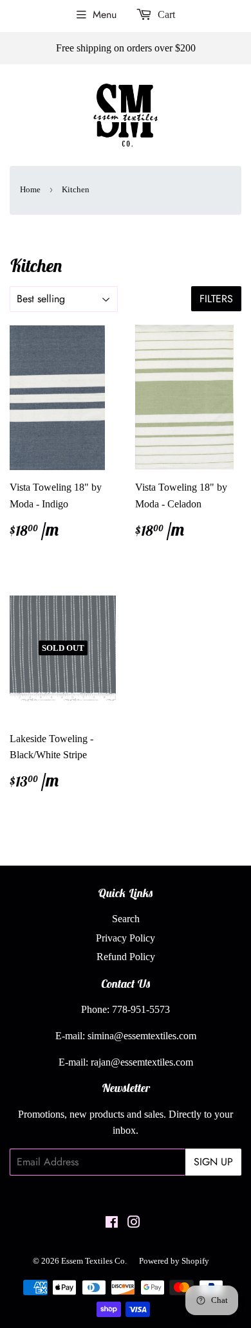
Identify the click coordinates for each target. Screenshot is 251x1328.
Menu (104, 14)
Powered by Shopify (174, 1261)
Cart (165, 14)
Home (30, 189)
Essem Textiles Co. (94, 1261)
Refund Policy (126, 956)
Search (126, 918)
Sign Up (213, 1161)
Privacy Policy (125, 937)
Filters (216, 298)
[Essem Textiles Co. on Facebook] (111, 1223)
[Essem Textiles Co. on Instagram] (133, 1223)
